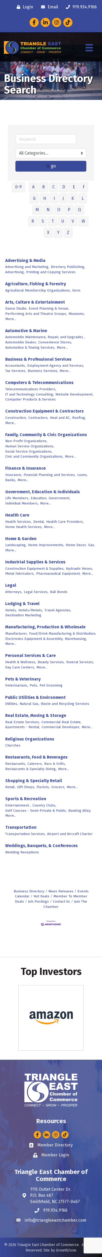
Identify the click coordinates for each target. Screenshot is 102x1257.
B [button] (43, 186)
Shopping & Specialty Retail (33, 780)
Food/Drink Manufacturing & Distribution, (62, 633)
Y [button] (58, 232)
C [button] (53, 186)
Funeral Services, (80, 662)
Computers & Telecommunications (39, 382)
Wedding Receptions (22, 852)
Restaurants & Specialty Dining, (30, 769)
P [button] (69, 209)
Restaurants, (15, 763)
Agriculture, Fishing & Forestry (35, 283)
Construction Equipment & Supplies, (34, 568)
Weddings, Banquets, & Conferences (41, 845)
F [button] (84, 186)
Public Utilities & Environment (35, 697)
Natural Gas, (29, 703)
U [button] (62, 221)
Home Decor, (76, 545)
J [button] (63, 198)
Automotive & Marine (26, 330)
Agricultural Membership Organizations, (38, 290)
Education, (39, 498)
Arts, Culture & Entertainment (35, 302)
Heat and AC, (60, 417)
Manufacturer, (16, 633)
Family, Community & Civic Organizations (46, 434)
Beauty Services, (51, 662)
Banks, (10, 480)
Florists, (43, 787)
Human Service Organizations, (29, 446)
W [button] (83, 221)
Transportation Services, (25, 834)
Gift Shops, (26, 787)
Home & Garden (21, 538)
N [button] (48, 209)
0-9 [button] (18, 186)
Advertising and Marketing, (27, 267)
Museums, (77, 313)
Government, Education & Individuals (42, 491)
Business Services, (43, 371)
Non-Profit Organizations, (26, 441)
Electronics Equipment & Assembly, (34, 638)
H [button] (44, 198)
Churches (12, 745)
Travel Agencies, (57, 610)
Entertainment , (18, 805)
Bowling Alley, (79, 810)
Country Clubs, (44, 805)
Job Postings (38, 901)
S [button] (43, 221)
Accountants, (15, 365)
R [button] (32, 221)
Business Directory (29, 891)
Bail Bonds (58, 592)
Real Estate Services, (22, 722)
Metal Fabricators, (20, 573)
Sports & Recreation (25, 798)
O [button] (58, 209)
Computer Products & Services (30, 399)
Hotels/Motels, (30, 610)
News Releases (60, 891)
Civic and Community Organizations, (34, 456)
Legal (10, 585)
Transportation (21, 827)
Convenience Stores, (55, 342)
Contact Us (61, 901)
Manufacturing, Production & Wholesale (45, 626)
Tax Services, (15, 371)
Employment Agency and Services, (55, 365)
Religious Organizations (29, 739)
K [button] (72, 198)
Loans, (82, 475)
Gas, (91, 545)
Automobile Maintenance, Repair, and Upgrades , (45, 337)
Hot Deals (41, 896)
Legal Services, (36, 592)
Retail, (10, 787)
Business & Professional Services (38, 359)
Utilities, (11, 703)
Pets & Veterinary (23, 679)
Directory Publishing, (68, 267)
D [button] (63, 186)
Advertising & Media (25, 260)
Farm (76, 290)
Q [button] (79, 209)
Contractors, (38, 417)
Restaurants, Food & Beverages (36, 757)
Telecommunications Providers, (30, 389)
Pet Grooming (51, 685)
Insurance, (13, 475)
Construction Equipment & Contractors (44, 411)
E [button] (74, 186)
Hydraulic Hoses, (79, 568)
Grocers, (58, 787)
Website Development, (74, 394)
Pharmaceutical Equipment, (58, 573)
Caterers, (35, 763)
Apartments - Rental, (22, 727)
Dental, (39, 521)
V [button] (73, 221)
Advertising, (15, 272)
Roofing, (79, 417)
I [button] (54, 198)
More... (10, 319)
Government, (59, 498)
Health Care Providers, (65, 521)
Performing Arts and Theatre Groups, (36, 313)
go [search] (53, 165)
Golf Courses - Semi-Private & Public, (36, 810)
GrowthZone (66, 1250)
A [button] (33, 186)
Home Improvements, (46, 545)
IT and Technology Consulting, (29, 394)
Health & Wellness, (20, 662)
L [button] (83, 198)
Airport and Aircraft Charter (70, 834)
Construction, (16, 417)
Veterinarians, (16, 685)
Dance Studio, (16, 308)
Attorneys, (13, 592)
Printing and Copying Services (51, 272)
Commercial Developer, (61, 727)
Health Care (17, 515)
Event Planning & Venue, (49, 308)
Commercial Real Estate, (61, 722)
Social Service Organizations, (28, 451)
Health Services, (18, 521)
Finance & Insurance (25, 468)
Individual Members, (21, 503)
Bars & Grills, (55, 763)
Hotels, (11, 610)
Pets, (34, 685)
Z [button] (68, 232)
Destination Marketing (23, 615)
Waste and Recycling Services (65, 703)
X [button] (48, 232)
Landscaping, (15, 545)
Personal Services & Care (30, 655)
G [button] (34, 198)
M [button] (37, 209)
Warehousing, (76, 638)
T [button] (53, 221)
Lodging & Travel (22, 603)
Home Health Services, (23, 527)
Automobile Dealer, (21, 342)
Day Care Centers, (20, 667)
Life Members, (17, 498)
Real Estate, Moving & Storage (35, 715)
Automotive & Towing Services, (30, 347)
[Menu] (89, 47)
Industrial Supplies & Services (35, 561)
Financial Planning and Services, (50, 475)
